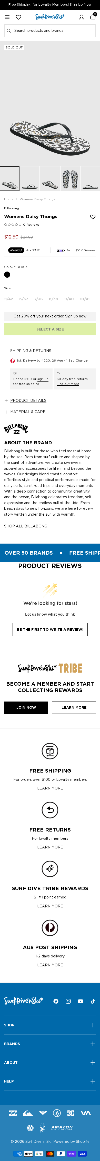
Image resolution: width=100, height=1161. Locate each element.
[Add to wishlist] (93, 217)
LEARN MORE (50, 788)
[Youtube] (80, 1001)
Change (82, 360)
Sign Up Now (81, 4)
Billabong (11, 208)
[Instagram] (68, 1001)
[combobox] (50, 31)
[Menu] (7, 17)
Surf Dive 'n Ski (38, 1142)
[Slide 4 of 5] (70, 178)
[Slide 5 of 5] (90, 178)
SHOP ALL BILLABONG (25, 526)
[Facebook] (56, 1001)
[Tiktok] (93, 1001)
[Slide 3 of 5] (50, 178)
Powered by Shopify (71, 1142)
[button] (81, 17)
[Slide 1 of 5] (9, 178)
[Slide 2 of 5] (30, 178)
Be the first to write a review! (50, 629)
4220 (46, 360)
